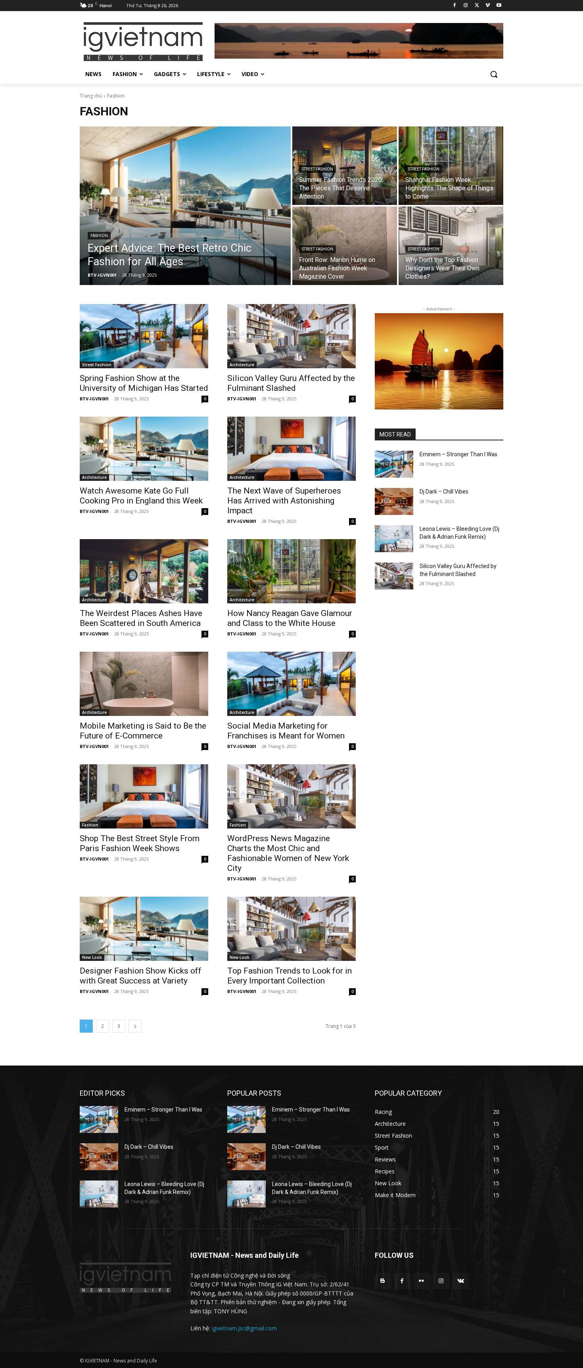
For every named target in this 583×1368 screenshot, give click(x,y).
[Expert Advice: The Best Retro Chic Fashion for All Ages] (185, 205)
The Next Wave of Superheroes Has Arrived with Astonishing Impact (284, 500)
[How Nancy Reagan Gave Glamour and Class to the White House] (291, 571)
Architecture (242, 364)
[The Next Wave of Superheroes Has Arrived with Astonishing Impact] (291, 449)
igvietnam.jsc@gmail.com (244, 1328)
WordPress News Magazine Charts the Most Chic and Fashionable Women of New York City (288, 853)
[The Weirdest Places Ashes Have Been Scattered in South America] (144, 571)
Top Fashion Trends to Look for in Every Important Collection (289, 975)
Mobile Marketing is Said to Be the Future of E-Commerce (143, 730)
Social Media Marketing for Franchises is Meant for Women (286, 730)
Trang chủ (91, 95)
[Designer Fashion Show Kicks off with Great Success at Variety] (144, 929)
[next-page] (135, 1026)
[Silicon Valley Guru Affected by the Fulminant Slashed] (291, 336)
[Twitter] (476, 5)
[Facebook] (454, 5)
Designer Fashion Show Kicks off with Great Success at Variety (140, 975)
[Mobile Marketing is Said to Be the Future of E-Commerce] (144, 684)
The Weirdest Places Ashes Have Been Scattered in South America (141, 618)
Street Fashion (317, 169)
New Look (92, 957)
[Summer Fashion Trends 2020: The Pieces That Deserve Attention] (344, 165)
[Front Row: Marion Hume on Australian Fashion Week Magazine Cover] (344, 246)
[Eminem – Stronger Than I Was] (394, 464)
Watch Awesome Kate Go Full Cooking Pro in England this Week (141, 495)
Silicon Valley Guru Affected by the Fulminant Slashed (291, 383)
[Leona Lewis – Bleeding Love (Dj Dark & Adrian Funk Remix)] (394, 538)
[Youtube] (498, 5)
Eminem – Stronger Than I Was (458, 454)
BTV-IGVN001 (94, 399)
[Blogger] (382, 1281)
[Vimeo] (487, 5)
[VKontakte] (460, 1281)
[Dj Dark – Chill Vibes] (394, 501)
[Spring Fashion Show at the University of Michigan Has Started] (144, 336)
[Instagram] (465, 5)
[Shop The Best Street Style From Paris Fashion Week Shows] (144, 796)
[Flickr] (421, 1281)
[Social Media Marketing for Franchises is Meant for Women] (291, 684)
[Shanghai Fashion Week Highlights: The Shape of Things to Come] (451, 165)
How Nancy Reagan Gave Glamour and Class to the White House (289, 618)
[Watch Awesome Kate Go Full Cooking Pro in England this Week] (144, 449)
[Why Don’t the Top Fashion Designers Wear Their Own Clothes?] (451, 246)
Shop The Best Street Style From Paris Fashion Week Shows (139, 843)
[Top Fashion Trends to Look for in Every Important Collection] (291, 929)
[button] (493, 74)
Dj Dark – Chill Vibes (444, 491)
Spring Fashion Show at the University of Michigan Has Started (144, 383)
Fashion (99, 235)
